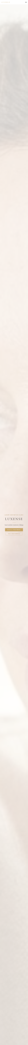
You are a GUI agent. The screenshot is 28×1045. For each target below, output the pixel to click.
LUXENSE (5, 2)
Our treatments (14, 533)
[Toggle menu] (26, 2)
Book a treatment (14, 529)
